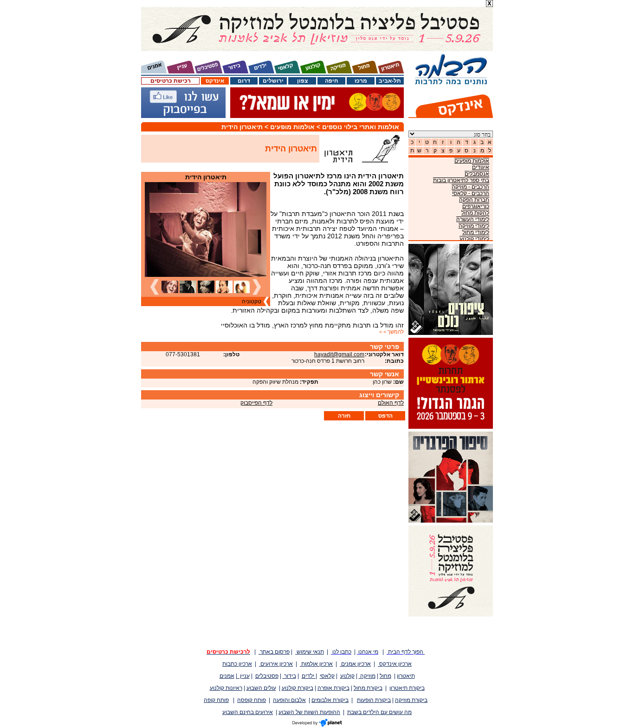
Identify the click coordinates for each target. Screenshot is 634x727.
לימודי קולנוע (474, 239)
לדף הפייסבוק (256, 403)
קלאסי (327, 676)
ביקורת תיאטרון (407, 688)
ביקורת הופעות (374, 700)
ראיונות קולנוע (226, 688)
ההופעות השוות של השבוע (309, 712)
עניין (243, 676)
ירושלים (273, 81)
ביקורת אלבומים (330, 700)
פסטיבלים (266, 676)
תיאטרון (406, 676)
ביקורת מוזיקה (411, 700)
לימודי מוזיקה (474, 226)
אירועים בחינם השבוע (247, 712)
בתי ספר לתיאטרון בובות (461, 180)
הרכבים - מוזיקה (470, 186)
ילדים (309, 676)
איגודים (480, 167)
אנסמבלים (477, 173)
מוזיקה (367, 676)
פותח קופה (216, 700)
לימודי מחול (475, 232)
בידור (289, 676)
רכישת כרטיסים (170, 81)
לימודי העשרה (472, 219)
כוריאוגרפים (475, 206)
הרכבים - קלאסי (470, 193)
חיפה (331, 81)
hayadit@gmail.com (339, 354)
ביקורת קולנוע (297, 688)
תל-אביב (390, 81)
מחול (385, 676)
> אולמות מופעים (296, 127)
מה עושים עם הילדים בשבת (379, 712)
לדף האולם (391, 403)
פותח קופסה (251, 700)
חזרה (344, 416)
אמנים (227, 676)
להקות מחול (475, 213)
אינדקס (215, 81)
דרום (244, 81)
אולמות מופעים (471, 160)
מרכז (361, 81)
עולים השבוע (261, 688)
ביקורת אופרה (333, 688)
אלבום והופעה (289, 700)
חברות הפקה (474, 199)
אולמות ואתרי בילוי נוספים (360, 127)
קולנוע (347, 676)
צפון (302, 81)
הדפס (385, 416)
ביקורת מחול (368, 688)
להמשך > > (391, 331)
